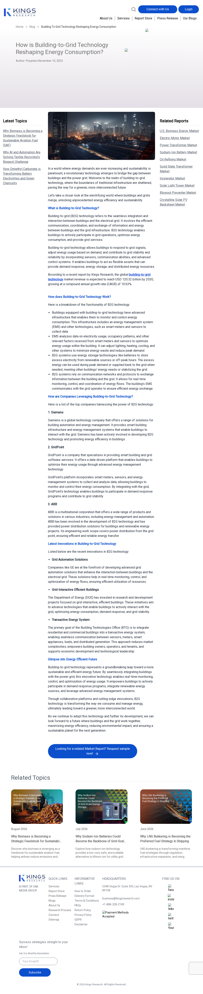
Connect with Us (158, 9)
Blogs (52, 900)
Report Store (143, 18)
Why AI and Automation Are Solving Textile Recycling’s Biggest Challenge (21, 157)
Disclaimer (81, 924)
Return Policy (83, 910)
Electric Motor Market (175, 138)
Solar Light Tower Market (177, 185)
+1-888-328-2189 (113, 904)
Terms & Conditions (87, 900)
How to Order (83, 891)
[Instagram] (171, 898)
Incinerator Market (172, 178)
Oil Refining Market (173, 159)
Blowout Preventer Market (178, 193)
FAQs (78, 905)
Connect (54, 914)
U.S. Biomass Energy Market (179, 131)
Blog (32, 26)
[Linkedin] (171, 907)
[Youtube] (171, 926)
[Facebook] (171, 888)
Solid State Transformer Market (176, 169)
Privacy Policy (83, 914)
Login (188, 9)
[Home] (20, 12)
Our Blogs (190, 18)
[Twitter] (171, 917)
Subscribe (35, 972)
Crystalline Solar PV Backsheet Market (173, 202)
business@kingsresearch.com (121, 898)
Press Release (167, 18)
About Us (106, 18)
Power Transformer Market (178, 145)
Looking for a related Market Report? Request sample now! (92, 751)
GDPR (78, 919)
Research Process (60, 910)
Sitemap (54, 919)
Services (123, 18)
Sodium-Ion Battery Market (178, 152)
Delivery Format (84, 895)
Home (19, 26)
